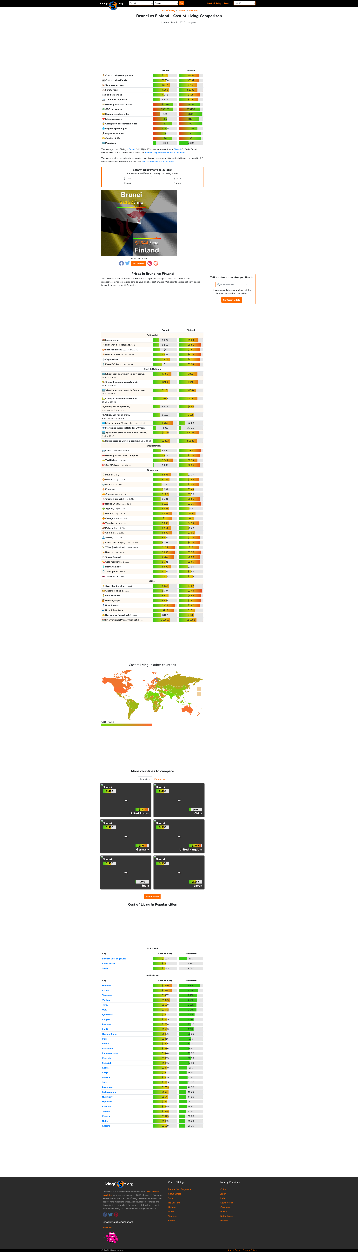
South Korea (226, 1202)
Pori (104, 1038)
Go (181, 3)
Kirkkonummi (109, 1092)
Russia (223, 1211)
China (223, 1189)
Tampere (107, 995)
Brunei (182, 10)
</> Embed (138, 263)
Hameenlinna (109, 1034)
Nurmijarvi (107, 1096)
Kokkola (106, 1106)
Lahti (105, 1029)
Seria (105, 968)
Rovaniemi (107, 1048)
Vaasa (105, 1043)
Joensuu (106, 1024)
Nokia (105, 1121)
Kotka (105, 1067)
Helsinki (106, 985)
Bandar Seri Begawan (114, 958)
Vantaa (106, 1000)
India (222, 1198)
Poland (224, 1220)
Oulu (104, 1009)
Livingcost (192, 22)
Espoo (105, 990)
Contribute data (231, 299)
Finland (193, 10)
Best (226, 3)
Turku (105, 1004)
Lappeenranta (110, 1053)
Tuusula (106, 1111)
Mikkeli (106, 1077)
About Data (234, 1250)
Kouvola (106, 1058)
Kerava (106, 1116)
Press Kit (107, 1227)
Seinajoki (107, 1063)
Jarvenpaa (107, 1087)
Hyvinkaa (107, 1101)
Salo (104, 1082)
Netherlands (226, 1216)
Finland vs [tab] (159, 779)
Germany (225, 1207)
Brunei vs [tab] (145, 779)
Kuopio (106, 1019)
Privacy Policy (249, 1250)
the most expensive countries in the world (164, 152)
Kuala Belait (108, 963)
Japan (223, 1193)
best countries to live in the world (158, 161)
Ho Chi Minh (174, 1202)
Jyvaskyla (107, 1014)
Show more (152, 896)
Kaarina (106, 1125)
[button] (121, 263)
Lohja (105, 1072)
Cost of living (214, 3)
